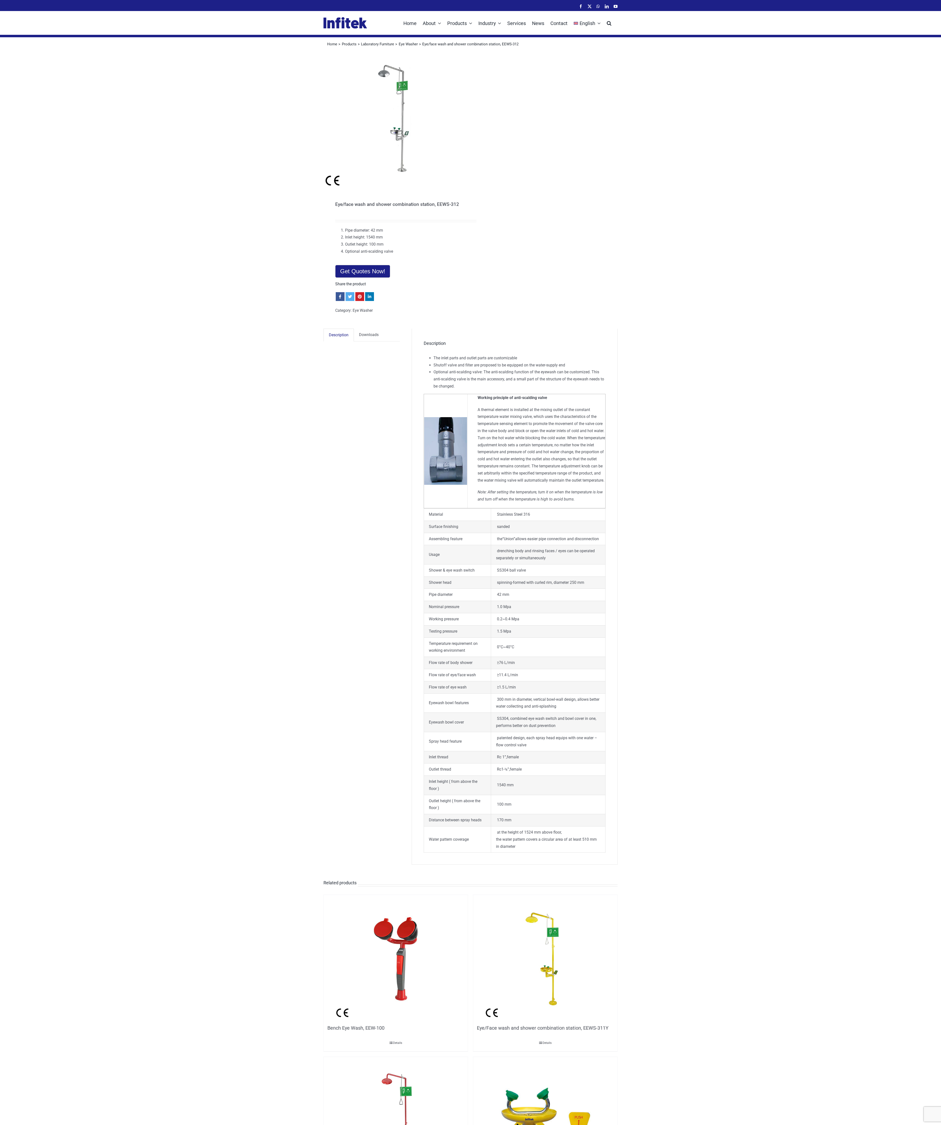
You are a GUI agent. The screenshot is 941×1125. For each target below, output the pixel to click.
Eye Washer (363, 310)
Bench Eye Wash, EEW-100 (355, 1028)
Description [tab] (338, 335)
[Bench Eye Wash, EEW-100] (396, 958)
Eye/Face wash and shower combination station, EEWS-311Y (542, 1028)
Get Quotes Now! (362, 271)
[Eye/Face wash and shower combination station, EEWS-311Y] (545, 958)
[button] (609, 23)
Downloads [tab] (369, 334)
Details (397, 1043)
